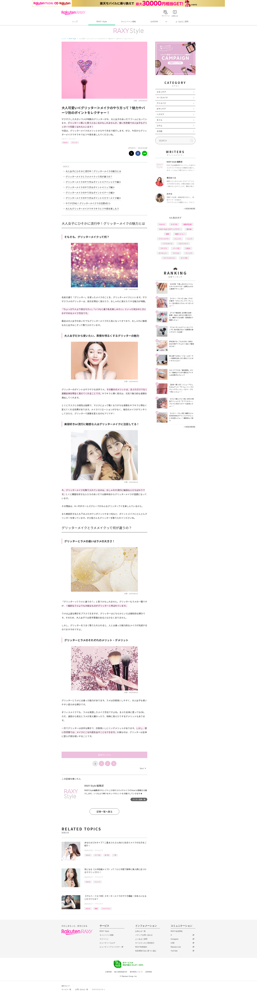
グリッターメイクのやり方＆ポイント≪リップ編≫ (90, 187)
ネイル (159, 120)
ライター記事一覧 (139, 799)
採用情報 (148, 972)
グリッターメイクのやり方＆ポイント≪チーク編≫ (90, 192)
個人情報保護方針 (120, 972)
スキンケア (161, 92)
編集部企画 (188, 224)
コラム (159, 125)
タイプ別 (97, 855)
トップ (75, 22)
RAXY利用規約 (141, 947)
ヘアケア (160, 114)
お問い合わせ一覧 (81, 989)
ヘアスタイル (167, 243)
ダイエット (163, 253)
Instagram (174, 939)
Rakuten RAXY (73, 13)
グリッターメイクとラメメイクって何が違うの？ (89, 176)
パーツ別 (176, 248)
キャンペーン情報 (128, 22)
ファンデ (189, 253)
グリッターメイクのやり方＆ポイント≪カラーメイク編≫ (93, 197)
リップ (189, 239)
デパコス (176, 253)
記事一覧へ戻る (104, 811)
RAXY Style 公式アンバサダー (169, 229)
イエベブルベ (106, 908)
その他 (159, 131)
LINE (173, 943)
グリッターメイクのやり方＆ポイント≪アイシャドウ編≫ (93, 181)
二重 (115, 855)
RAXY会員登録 (176, 931)
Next (143, 768)
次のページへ (104, 754)
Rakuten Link (176, 947)
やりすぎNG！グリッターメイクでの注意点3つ (88, 203)
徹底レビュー (180, 234)
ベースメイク (162, 97)
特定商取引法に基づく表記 (145, 951)
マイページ (104, 939)
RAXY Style (102, 22)
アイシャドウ (163, 239)
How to (65, 142)
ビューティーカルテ (107, 943)
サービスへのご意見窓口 (144, 943)
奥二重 (107, 855)
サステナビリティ (98, 989)
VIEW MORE (189, 208)
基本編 (189, 229)
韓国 (96, 908)
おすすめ (174, 224)
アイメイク (72, 139)
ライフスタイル (169, 258)
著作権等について (136, 972)
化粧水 (188, 248)
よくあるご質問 (182, 22)
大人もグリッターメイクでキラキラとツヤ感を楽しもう (92, 208)
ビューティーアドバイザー (110, 947)
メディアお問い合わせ (144, 935)
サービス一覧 (66, 989)
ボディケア (161, 108)
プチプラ (163, 248)
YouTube (174, 951)
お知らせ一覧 (140, 931)
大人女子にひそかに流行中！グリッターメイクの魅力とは (93, 171)
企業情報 (108, 972)
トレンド (74, 142)
